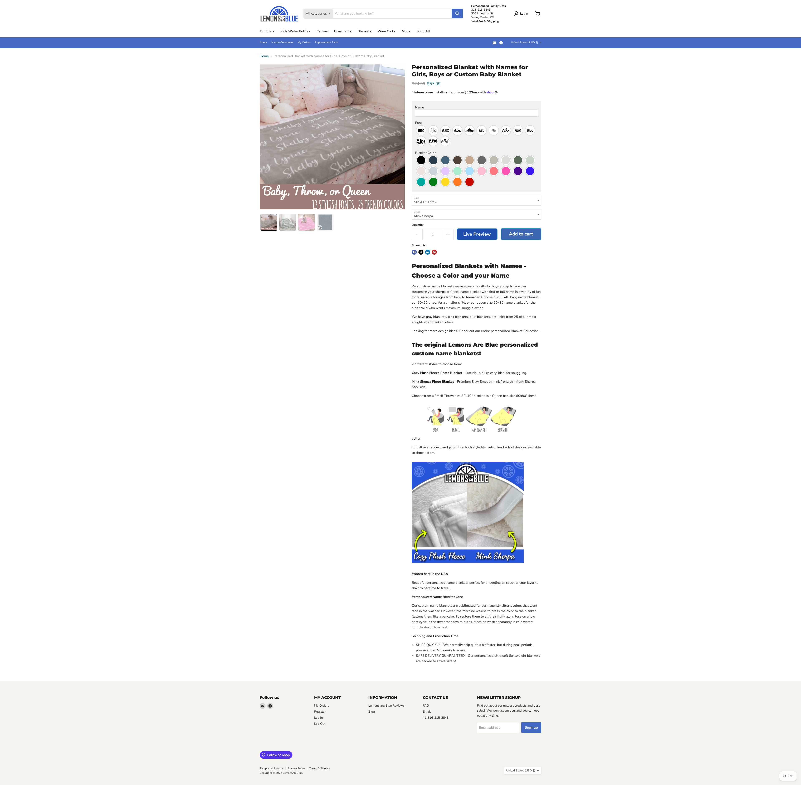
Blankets (364, 31)
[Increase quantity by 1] (448, 234)
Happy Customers (282, 42)
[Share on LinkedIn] (427, 252)
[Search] (457, 13)
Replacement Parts (326, 42)
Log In (318, 718)
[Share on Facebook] (414, 252)
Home (264, 56)
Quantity (417, 224)
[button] (476, 107)
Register (320, 712)
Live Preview (477, 234)
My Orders (304, 42)
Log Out (319, 724)
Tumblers (267, 31)
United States (524, 42)
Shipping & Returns (271, 768)
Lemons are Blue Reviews (386, 705)
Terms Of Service (319, 768)
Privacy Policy (296, 768)
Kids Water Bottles (295, 31)
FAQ (426, 705)
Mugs (406, 31)
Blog (371, 712)
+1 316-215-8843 (436, 718)
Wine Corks (386, 31)
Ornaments (342, 31)
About (263, 42)
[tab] (269, 222)
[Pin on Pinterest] (434, 252)
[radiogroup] (476, 136)
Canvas (322, 31)
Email (427, 712)
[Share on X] (420, 252)
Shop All (423, 31)
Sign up (531, 727)
